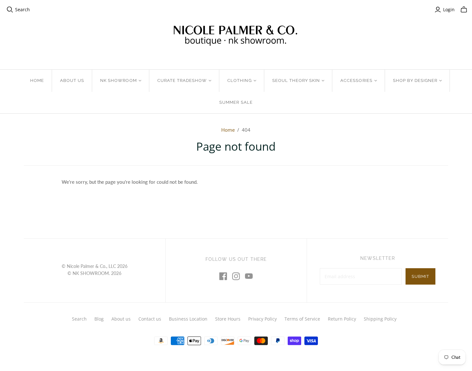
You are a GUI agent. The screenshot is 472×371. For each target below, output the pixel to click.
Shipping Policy (380, 319)
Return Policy (342, 319)
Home (228, 130)
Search (22, 9)
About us (121, 319)
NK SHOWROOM (118, 80)
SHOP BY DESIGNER (415, 80)
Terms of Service (302, 319)
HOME (37, 80)
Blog (99, 319)
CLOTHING (239, 80)
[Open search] (10, 9)
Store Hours (227, 319)
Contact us (149, 319)
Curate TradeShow (182, 80)
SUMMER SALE (235, 102)
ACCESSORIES (356, 80)
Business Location (188, 319)
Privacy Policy (262, 319)
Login (449, 9)
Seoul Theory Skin (296, 80)
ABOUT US (72, 80)
